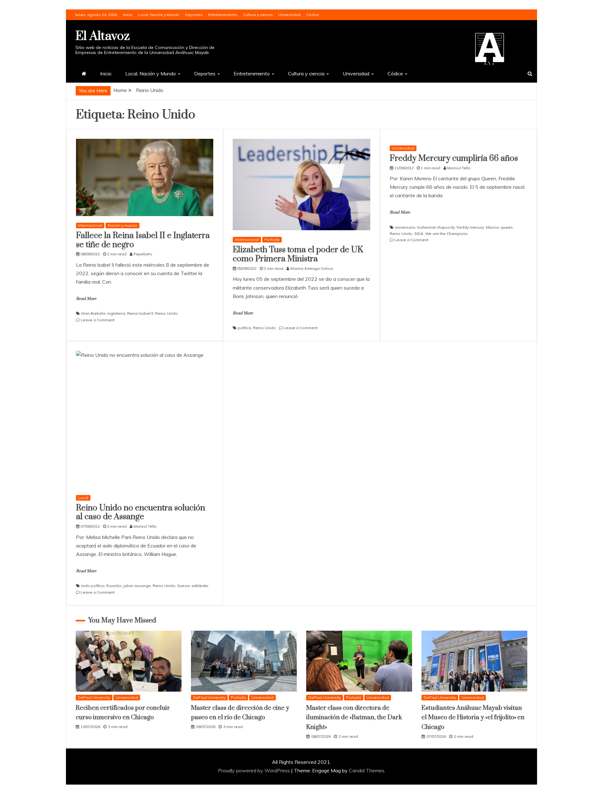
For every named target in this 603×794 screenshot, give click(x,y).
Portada (272, 239)
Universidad (289, 14)
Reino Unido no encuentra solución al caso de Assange (140, 512)
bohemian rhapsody (436, 227)
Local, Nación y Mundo (158, 14)
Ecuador (114, 585)
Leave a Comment (98, 320)
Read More (86, 298)
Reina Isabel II (140, 313)
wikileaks (200, 585)
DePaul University (94, 697)
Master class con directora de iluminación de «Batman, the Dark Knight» (354, 717)
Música (492, 227)
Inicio (128, 14)
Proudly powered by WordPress (254, 770)
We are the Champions (446, 233)
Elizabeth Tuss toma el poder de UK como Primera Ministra (298, 254)
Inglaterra (116, 313)
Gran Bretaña (93, 313)
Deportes (194, 14)
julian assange (137, 585)
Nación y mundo (122, 225)
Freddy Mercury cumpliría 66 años (454, 158)
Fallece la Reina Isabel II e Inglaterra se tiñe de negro (143, 240)
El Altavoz (102, 36)
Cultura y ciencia (258, 14)
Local (83, 497)
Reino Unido (166, 313)
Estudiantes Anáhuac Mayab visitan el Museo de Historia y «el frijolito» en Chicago (472, 717)
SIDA (418, 233)
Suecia (183, 585)
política (244, 327)
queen (507, 227)
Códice (312, 14)
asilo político (93, 585)
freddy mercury (470, 227)
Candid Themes (366, 770)
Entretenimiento (222, 14)
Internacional (90, 225)
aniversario (405, 227)
